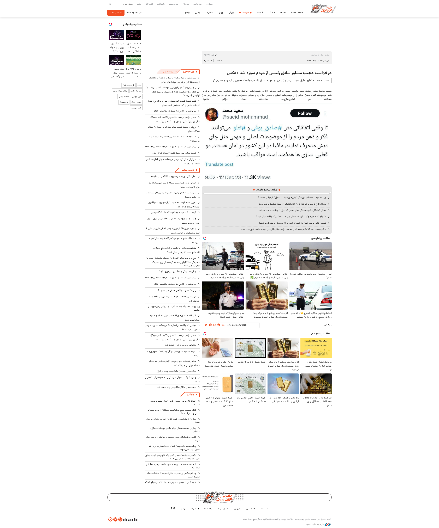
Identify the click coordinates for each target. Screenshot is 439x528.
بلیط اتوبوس (136, 107)
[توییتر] (115, 519)
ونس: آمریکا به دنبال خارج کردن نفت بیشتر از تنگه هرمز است (172, 380)
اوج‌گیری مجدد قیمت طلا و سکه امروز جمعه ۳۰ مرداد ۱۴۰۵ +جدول (174, 129)
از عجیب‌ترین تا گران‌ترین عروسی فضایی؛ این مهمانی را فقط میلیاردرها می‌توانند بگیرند (173, 231)
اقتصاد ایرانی (123, 96)
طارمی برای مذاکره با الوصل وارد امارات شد (176, 387)
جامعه (283, 12)
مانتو (139, 85)
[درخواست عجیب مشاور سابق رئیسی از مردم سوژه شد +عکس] (267, 142)
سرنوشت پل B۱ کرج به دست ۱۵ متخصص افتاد (175, 111)
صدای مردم (174, 4)
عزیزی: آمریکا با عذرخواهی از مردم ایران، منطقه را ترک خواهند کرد (174, 299)
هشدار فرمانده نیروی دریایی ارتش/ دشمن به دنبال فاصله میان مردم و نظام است (174, 363)
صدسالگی (197, 4)
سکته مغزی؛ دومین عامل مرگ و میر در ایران (176, 371)
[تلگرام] (110, 519)
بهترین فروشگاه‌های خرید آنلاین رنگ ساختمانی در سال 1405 (173, 420)
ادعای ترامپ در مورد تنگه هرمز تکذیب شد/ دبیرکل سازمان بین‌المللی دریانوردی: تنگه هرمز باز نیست (175, 119)
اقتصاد (260, 12)
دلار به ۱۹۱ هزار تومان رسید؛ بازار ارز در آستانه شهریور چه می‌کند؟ (173, 353)
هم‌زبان (186, 4)
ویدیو (187, 12)
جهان (220, 12)
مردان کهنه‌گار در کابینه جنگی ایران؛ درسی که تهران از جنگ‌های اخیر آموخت (292, 210)
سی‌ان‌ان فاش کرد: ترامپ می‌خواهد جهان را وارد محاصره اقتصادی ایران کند (172, 161)
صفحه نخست (297, 12)
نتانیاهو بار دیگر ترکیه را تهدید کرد (180, 345)
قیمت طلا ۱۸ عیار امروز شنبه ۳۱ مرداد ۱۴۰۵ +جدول (173, 153)
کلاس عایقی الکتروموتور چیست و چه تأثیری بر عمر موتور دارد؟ (172, 438)
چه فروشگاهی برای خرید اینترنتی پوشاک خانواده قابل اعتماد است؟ (173, 474)
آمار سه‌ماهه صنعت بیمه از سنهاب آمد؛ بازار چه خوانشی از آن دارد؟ (173, 466)
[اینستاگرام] (120, 519)
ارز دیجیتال (124, 102)
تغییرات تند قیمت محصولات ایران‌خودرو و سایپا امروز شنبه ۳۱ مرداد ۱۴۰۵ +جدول (174, 205)
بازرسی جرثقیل (128, 85)
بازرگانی (190, 394)
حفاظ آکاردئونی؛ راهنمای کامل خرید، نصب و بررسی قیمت (175, 402)
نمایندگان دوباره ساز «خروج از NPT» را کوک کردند (173, 176)
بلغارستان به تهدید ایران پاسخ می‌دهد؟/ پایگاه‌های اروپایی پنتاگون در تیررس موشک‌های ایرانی (174, 80)
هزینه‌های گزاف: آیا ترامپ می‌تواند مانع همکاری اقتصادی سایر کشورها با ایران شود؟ (176, 250)
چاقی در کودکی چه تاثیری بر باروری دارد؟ (177, 271)
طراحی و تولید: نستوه (315, 524)
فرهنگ (272, 12)
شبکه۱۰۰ (209, 4)
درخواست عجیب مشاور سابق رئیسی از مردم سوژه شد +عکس (279, 73)
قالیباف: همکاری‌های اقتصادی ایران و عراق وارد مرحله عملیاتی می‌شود (173, 318)
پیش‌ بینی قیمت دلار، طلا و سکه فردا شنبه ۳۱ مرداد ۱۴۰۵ (170, 147)
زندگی (197, 12)
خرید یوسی (136, 96)
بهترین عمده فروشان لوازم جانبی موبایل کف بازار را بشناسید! (175, 429)
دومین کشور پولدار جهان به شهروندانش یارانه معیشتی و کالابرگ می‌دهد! (292, 223)
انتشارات (149, 4)
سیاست (245, 12)
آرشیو (139, 4)
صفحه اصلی (325, 55)
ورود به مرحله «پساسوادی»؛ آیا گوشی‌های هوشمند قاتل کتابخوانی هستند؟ (292, 197)
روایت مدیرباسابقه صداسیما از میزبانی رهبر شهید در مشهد (174, 308)
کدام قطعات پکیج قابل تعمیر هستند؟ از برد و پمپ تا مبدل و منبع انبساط (174, 411)
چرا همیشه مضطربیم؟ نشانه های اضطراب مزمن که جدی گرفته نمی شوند (174, 447)
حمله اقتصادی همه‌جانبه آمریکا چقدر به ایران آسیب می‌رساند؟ (174, 240)
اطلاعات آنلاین (323, 8)
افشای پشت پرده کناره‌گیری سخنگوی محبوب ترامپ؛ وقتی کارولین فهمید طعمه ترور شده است (283, 229)
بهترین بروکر (136, 102)
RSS (173, 509)
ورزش (231, 12)
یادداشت (161, 4)
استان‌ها (209, 12)
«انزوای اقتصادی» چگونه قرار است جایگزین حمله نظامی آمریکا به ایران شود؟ (291, 216)
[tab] (190, 71)
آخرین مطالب (188, 170)
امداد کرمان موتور (120, 91)
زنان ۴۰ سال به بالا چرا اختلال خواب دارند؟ (177, 290)
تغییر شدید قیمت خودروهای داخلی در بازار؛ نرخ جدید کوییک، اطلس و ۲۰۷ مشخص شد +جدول (174, 103)
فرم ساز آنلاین (135, 91)
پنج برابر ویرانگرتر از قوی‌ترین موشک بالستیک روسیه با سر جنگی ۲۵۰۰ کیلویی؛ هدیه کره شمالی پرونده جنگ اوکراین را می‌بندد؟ (173, 91)
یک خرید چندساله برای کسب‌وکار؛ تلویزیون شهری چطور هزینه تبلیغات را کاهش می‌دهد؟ (173, 457)
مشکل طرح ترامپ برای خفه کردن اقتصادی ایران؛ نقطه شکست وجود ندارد (292, 204)
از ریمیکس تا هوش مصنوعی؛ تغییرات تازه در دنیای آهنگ (170, 482)
